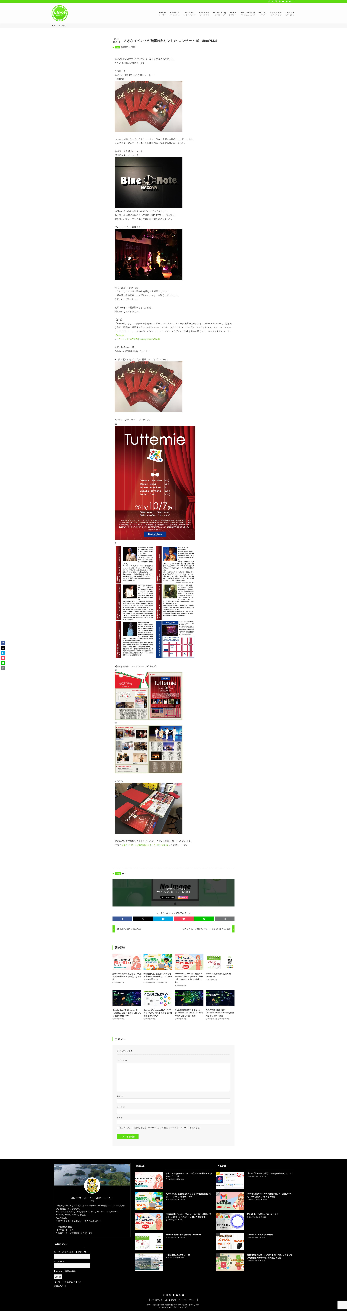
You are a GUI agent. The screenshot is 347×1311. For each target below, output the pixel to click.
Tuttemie (120, 335)
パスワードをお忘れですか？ (68, 1282)
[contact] (290, 1)
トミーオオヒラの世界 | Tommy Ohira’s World (138, 339)
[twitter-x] (272, 1)
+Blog (117, 47)
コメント (122, 1060)
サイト (120, 1117)
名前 (120, 1096)
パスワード (59, 1262)
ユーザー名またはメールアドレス (70, 1252)
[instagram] (276, 1)
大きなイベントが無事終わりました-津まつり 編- (145, 845)
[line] (279, 1)
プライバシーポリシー (187, 1300)
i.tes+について (156, 1300)
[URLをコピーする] (224, 919)
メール (121, 1107)
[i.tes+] (60, 13)
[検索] (293, 1)
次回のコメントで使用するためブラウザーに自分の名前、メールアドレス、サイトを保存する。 (160, 1128)
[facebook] (269, 1)
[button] (122, 919)
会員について (60, 1286)
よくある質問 (170, 1300)
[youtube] (283, 1)
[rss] (286, 1)
